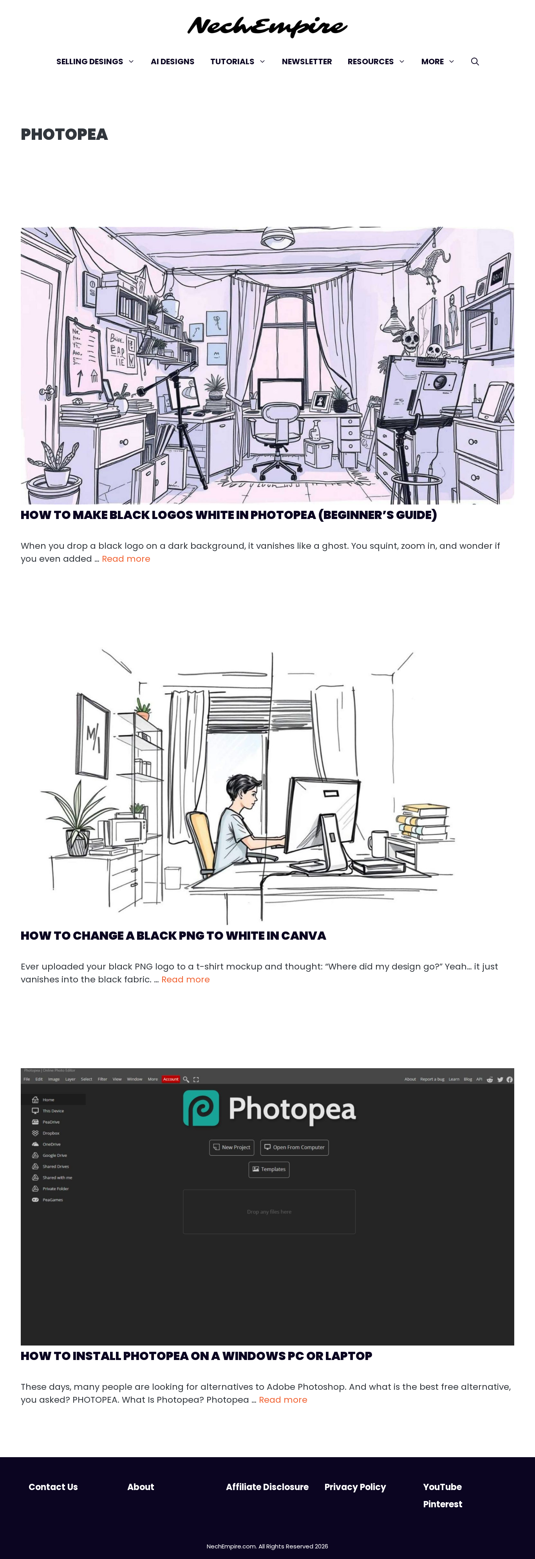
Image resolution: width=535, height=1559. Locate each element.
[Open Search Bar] (475, 61)
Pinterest (443, 1504)
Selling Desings (89, 61)
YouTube (442, 1487)
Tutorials (232, 61)
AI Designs (173, 61)
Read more (126, 559)
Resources (371, 61)
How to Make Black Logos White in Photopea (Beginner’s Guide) (229, 514)
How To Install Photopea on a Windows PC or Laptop (196, 1355)
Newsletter (307, 61)
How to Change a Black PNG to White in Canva (173, 935)
